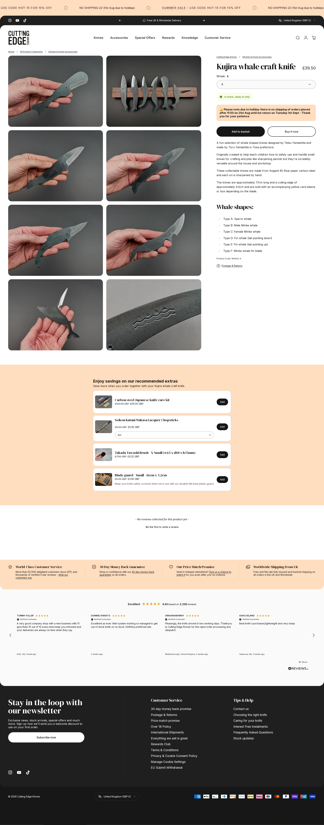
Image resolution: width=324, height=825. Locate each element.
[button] (162, 526)
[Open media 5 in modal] (55, 240)
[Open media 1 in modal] (153, 91)
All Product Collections (31, 51)
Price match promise (165, 720)
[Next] (203, 20)
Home (11, 51)
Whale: (223, 76)
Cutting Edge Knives (227, 57)
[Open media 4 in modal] (153, 165)
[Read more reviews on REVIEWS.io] (298, 668)
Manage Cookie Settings (168, 762)
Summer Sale (161, 8)
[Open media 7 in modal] (55, 314)
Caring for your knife (247, 720)
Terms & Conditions (164, 750)
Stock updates (243, 738)
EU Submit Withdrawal (166, 767)
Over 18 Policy (161, 726)
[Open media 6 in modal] (153, 240)
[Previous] (120, 20)
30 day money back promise (171, 709)
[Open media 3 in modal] (55, 165)
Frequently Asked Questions (253, 732)
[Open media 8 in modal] (153, 314)
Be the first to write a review (162, 527)
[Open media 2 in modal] (55, 91)
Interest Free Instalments (250, 726)
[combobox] (297, 20)
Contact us (241, 709)
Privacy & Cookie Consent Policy (174, 756)
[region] (162, 635)
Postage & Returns (232, 265)
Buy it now (291, 131)
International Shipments (167, 732)
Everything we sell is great (169, 738)
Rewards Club (161, 744)
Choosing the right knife (250, 715)
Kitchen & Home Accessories (63, 51)
